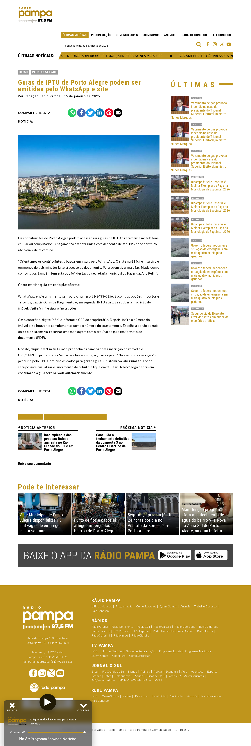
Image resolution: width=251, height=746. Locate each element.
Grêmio (96, 676)
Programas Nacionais (198, 651)
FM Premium (122, 631)
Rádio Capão (185, 631)
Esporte (212, 671)
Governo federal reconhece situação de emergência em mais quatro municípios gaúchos (209, 251)
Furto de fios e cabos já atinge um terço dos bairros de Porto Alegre (95, 525)
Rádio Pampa (35, 15)
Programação (101, 35)
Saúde (139, 676)
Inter (108, 676)
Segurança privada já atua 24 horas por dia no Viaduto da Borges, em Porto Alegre (151, 522)
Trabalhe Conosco (193, 35)
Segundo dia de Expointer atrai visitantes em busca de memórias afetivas (210, 317)
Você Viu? (175, 676)
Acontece (197, 671)
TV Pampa (141, 696)
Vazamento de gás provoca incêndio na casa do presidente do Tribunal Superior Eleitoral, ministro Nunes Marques (199, 110)
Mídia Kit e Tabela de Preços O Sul (140, 680)
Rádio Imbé (121, 635)
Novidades (177, 696)
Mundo (132, 671)
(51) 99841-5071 (56, 657)
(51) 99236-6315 (61, 661)
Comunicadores (127, 35)
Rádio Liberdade (185, 626)
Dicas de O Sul (156, 676)
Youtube (229, 44)
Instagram (215, 44)
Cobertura (119, 655)
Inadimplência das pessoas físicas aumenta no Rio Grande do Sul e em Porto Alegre (58, 442)
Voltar (32, 416)
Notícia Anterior (38, 427)
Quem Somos (150, 35)
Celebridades (123, 676)
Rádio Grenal (100, 626)
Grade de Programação (140, 651)
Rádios (127, 696)
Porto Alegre (44, 72)
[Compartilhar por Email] (118, 112)
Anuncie (169, 35)
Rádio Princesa (101, 631)
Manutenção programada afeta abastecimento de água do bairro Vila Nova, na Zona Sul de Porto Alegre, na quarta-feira (204, 520)
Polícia (158, 671)
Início (95, 651)
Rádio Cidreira (140, 635)
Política (145, 671)
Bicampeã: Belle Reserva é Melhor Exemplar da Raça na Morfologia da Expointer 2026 (210, 185)
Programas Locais (170, 651)
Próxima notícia (136, 427)
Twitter (222, 44)
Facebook (208, 44)
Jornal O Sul (158, 696)
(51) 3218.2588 (53, 652)
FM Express (141, 631)
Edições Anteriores (104, 680)
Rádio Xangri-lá (101, 635)
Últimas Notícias (75, 35)
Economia (171, 671)
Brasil (95, 671)
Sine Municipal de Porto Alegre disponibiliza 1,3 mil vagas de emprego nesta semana (41, 522)
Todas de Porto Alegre (75, 417)
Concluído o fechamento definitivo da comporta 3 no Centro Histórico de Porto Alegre (112, 442)
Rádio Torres (205, 631)
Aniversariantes (194, 676)
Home (24, 72)
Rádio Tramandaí (163, 631)
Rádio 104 (143, 626)
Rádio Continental (122, 626)
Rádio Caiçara (162, 626)
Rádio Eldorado (208, 626)
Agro (184, 671)
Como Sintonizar (139, 655)
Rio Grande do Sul (113, 671)
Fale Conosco (221, 35)
